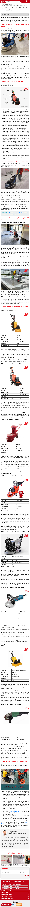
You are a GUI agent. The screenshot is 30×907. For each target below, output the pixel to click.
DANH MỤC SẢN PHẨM (6, 894)
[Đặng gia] (2, 2)
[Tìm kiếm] (21, 2)
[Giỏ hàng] (26, 1)
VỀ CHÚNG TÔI (4, 892)
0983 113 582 (7, 904)
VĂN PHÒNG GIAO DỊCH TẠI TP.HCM (10, 888)
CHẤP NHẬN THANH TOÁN (7, 898)
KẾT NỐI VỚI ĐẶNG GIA (6, 896)
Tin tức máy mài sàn (7, 4)
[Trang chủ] (1, 4)
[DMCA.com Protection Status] (19, 904)
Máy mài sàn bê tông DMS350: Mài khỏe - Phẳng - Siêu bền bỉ (6, 865)
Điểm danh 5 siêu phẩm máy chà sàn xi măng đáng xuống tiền (18, 865)
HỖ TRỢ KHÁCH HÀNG (6, 890)
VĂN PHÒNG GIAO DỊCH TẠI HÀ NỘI (10, 886)
